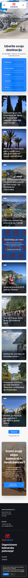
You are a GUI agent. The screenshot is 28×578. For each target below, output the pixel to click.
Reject (12, 574)
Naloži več (14, 431)
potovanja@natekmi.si (7, 526)
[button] (4, 5)
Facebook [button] (4, 556)
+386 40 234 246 (6, 524)
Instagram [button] (4, 559)
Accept (5, 574)
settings (22, 571)
